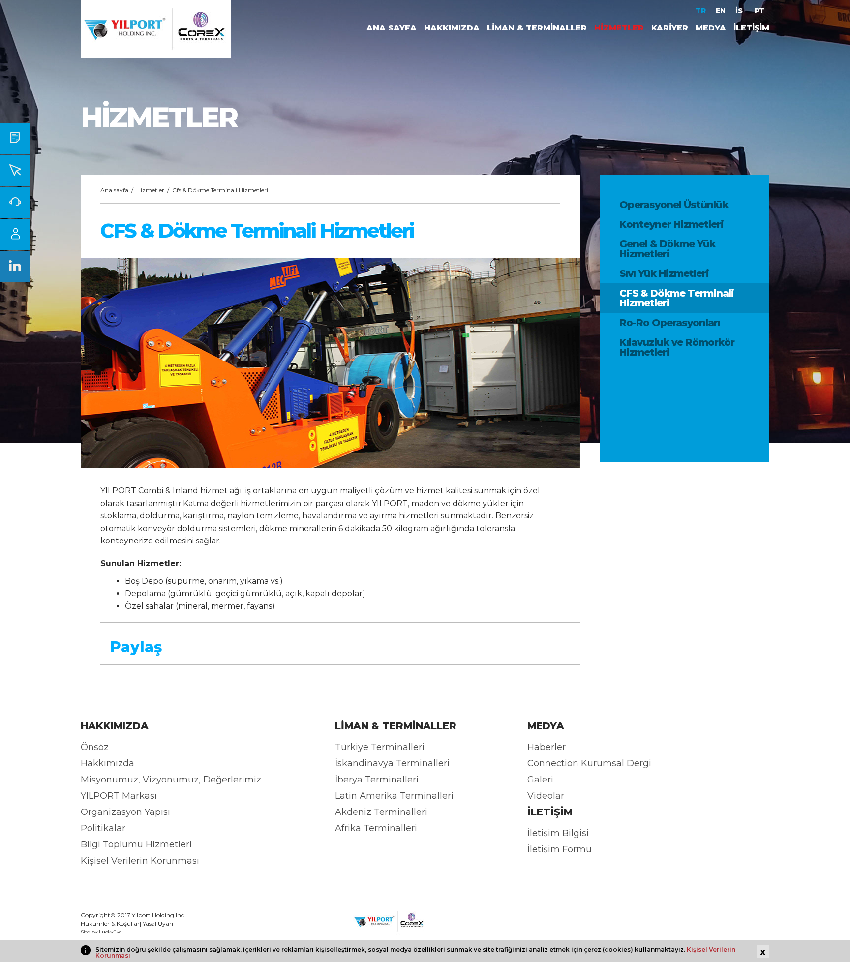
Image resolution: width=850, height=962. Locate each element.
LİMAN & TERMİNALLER (537, 27)
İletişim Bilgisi (558, 833)
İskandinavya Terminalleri (392, 763)
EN (721, 10)
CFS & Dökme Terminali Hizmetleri (676, 298)
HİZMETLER (619, 27)
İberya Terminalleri (377, 779)
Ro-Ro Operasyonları (669, 323)
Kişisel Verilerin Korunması (140, 860)
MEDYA (711, 27)
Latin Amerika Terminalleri (394, 795)
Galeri (540, 779)
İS (740, 10)
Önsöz (95, 747)
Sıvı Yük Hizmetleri (664, 273)
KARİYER (669, 27)
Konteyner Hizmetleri (671, 224)
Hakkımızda (107, 763)
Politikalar (103, 828)
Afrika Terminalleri (376, 828)
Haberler (546, 747)
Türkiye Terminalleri (380, 747)
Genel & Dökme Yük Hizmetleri (667, 249)
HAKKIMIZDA (452, 27)
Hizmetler (150, 190)
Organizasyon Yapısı (125, 812)
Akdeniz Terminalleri (381, 812)
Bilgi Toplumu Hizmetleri (136, 844)
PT (759, 10)
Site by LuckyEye (101, 932)
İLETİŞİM (751, 27)
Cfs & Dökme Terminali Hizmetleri (220, 190)
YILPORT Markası (119, 795)
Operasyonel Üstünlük (673, 204)
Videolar (545, 795)
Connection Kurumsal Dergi (589, 763)
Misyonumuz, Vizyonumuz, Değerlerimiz (171, 779)
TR (701, 10)
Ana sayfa (114, 190)
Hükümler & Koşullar (110, 923)
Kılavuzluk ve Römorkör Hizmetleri (676, 347)
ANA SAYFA (391, 27)
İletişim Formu (559, 849)
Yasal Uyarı (158, 923)
